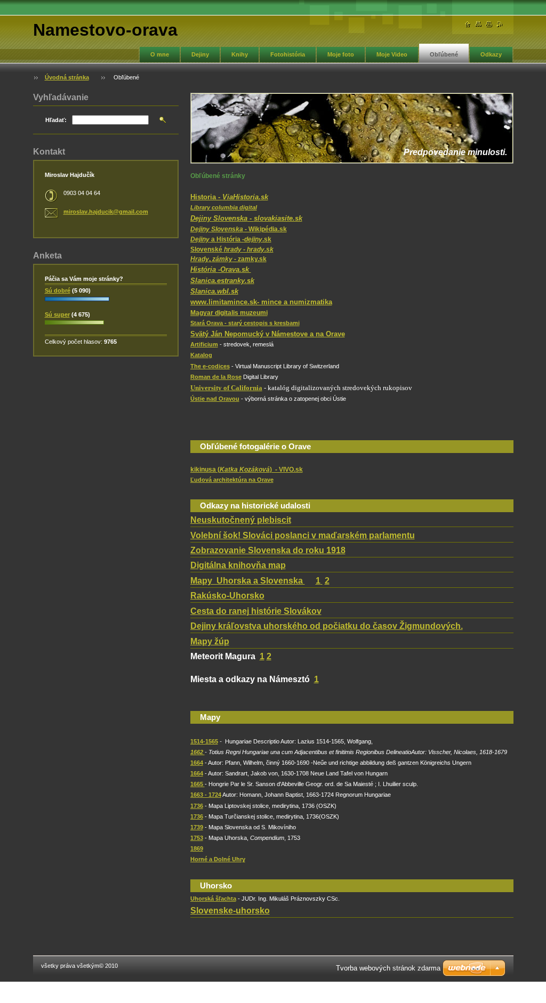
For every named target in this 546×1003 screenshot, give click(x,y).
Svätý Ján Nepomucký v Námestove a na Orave (267, 334)
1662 (197, 752)
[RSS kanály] (499, 24)
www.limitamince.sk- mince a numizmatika (261, 302)
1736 (196, 806)
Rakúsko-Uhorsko (227, 595)
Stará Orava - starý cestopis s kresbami (245, 323)
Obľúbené (444, 54)
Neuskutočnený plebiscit (240, 519)
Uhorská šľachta (213, 898)
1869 (196, 848)
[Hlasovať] (77, 301)
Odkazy (491, 54)
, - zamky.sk (228, 259)
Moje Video (391, 54)
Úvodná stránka (67, 77)
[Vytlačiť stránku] (489, 24)
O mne (159, 54)
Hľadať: (56, 120)
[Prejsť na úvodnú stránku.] (467, 24)
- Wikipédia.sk (238, 229)
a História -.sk (230, 239)
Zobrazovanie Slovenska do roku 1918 (268, 550)
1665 (197, 784)
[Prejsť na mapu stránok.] (478, 24)
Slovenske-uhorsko (230, 910)
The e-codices (210, 366)
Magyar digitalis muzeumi (229, 313)
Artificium (204, 344)
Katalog (201, 355)
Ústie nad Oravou (214, 398)
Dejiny (200, 54)
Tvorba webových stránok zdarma (388, 968)
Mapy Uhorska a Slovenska (247, 580)
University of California (226, 388)
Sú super (57, 314)
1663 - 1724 (205, 794)
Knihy (239, 54)
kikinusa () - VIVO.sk (246, 469)
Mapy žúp (209, 641)
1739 (196, 827)
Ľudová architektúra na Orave (232, 479)
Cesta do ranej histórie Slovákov (256, 611)
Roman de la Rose (216, 377)
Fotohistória (287, 54)
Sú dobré (57, 290)
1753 (196, 838)
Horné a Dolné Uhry (217, 859)
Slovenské (232, 249)
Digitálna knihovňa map (238, 565)
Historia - (229, 197)
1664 (196, 762)
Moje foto (340, 54)
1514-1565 (204, 741)
